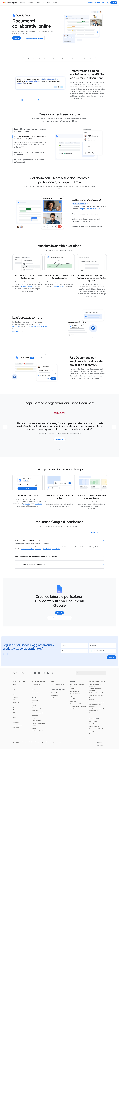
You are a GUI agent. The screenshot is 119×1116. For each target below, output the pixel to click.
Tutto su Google (39, 742)
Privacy (24, 742)
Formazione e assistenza (97, 681)
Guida (59, 742)
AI (43, 2)
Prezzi (48, 2)
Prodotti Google (50, 742)
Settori (38, 2)
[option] (34, 59)
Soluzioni (22, 2)
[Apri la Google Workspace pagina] (10, 3)
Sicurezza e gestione (38, 681)
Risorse (55, 2)
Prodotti (30, 2)
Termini (31, 742)
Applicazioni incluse (19, 681)
